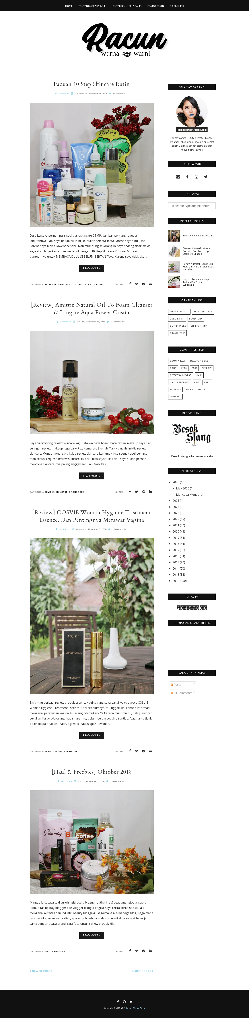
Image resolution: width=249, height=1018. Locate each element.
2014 (176, 569)
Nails (207, 382)
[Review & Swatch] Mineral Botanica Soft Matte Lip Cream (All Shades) (197, 251)
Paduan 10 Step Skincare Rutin (92, 84)
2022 (176, 519)
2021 (176, 525)
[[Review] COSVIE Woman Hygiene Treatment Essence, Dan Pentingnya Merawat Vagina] (92, 693)
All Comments (182, 693)
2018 (176, 544)
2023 (176, 513)
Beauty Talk (178, 361)
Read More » (91, 268)
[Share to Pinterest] (144, 284)
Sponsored (77, 492)
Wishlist (175, 396)
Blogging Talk (203, 312)
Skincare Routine (70, 284)
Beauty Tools (199, 361)
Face (194, 368)
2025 (176, 501)
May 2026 (182, 488)
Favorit (207, 368)
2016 (176, 556)
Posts (177, 685)
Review (49, 492)
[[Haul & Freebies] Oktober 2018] (92, 893)
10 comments (119, 529)
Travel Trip (177, 333)
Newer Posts (42, 970)
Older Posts (141, 970)
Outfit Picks (178, 326)
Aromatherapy (179, 312)
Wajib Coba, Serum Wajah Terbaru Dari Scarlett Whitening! (196, 282)
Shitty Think (199, 326)
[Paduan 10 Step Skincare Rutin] (92, 226)
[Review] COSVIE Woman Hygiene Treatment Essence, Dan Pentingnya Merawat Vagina (91, 516)
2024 (176, 507)
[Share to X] (137, 284)
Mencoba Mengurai (189, 495)
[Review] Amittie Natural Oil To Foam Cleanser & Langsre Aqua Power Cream (92, 308)
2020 (176, 531)
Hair (199, 375)
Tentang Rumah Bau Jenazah (198, 235)
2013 (176, 575)
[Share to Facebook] (130, 284)
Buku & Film (177, 319)
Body (48, 751)
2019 (176, 538)
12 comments (118, 321)
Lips (196, 382)
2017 (176, 550)
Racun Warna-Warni (135, 1007)
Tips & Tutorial (94, 284)
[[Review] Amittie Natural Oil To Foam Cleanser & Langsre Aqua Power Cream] (92, 433)
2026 (176, 482)
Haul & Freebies (55, 951)
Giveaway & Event (181, 375)
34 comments (120, 93)
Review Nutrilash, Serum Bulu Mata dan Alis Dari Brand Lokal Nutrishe (199, 267)
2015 (176, 562)
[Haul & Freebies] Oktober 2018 (92, 772)
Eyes (184, 368)
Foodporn (196, 319)
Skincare (51, 284)
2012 (176, 581)
